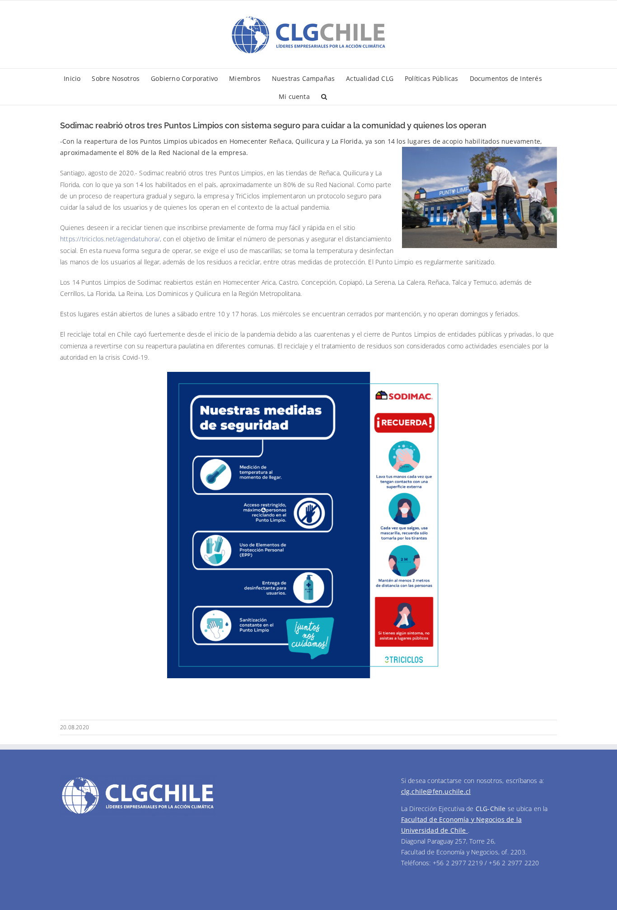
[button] (324, 96)
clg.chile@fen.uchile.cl (436, 791)
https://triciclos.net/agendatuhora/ (110, 239)
